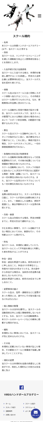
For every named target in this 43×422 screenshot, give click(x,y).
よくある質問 (30, 411)
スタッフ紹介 (10, 407)
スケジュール (30, 407)
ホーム (8, 404)
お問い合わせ (10, 415)
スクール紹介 (30, 404)
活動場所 (8, 411)
